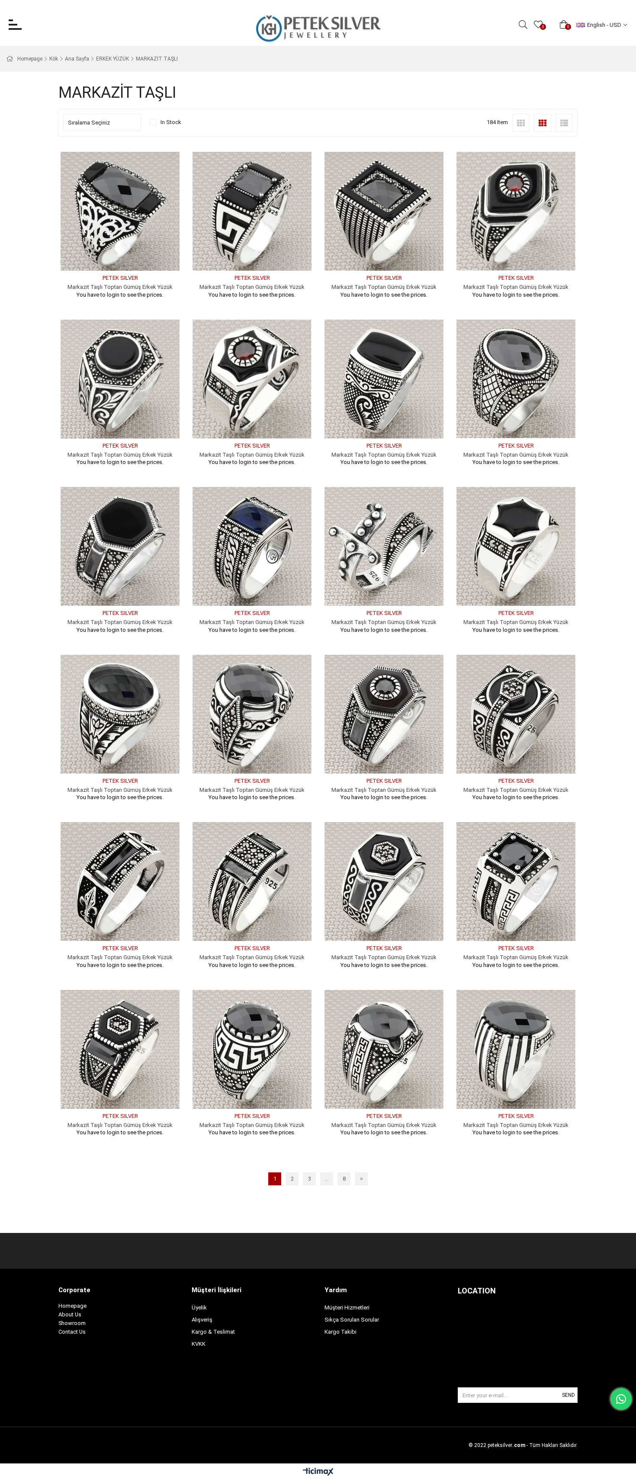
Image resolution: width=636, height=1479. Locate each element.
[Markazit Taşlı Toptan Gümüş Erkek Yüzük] (120, 211)
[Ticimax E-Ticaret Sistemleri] (318, 1472)
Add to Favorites (110, 254)
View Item (130, 254)
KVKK (199, 1344)
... (327, 1178)
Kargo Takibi (340, 1332)
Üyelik (199, 1307)
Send (568, 1395)
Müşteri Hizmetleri (346, 1307)
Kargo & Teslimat (213, 1332)
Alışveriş (202, 1319)
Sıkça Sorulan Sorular (351, 1319)
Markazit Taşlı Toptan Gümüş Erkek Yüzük (120, 287)
